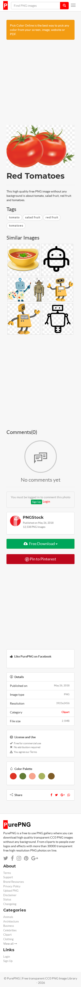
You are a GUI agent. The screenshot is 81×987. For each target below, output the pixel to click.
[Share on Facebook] (12, 858)
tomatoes (16, 225)
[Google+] (63, 795)
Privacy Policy (12, 886)
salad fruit (32, 217)
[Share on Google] (34, 858)
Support (8, 877)
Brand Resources (13, 881)
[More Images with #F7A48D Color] (32, 776)
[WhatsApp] (68, 795)
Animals (8, 917)
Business (8, 925)
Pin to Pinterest (42, 559)
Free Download (42, 543)
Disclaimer (9, 895)
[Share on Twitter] (5, 858)
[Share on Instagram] (19, 858)
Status (7, 899)
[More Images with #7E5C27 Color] (51, 776)
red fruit (52, 217)
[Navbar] (73, 5)
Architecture (11, 921)
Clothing (8, 939)
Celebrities (10, 930)
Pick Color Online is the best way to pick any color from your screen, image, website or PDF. (39, 30)
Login (46, 501)
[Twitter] (56, 795)
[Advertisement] (40, 84)
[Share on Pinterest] (26, 858)
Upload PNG (11, 890)
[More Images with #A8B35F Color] (41, 776)
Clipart (66, 712)
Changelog (9, 904)
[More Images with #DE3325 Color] (13, 776)
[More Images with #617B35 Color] (22, 776)
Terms (7, 873)
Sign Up (36, 501)
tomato (14, 217)
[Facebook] (51, 795)
